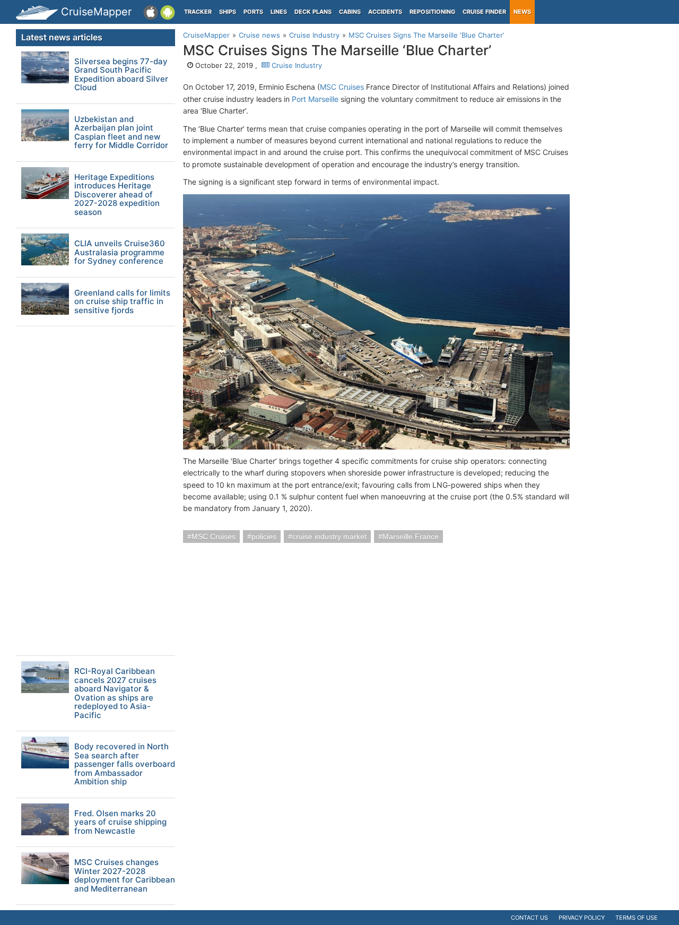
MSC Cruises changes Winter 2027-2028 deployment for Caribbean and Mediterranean (124, 875)
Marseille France (410, 536)
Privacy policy (582, 917)
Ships (227, 11)
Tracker (198, 11)
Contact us (529, 917)
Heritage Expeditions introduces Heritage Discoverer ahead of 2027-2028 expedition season (117, 195)
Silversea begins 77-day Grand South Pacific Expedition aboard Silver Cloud (121, 74)
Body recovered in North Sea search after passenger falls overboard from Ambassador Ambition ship (124, 764)
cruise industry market (329, 536)
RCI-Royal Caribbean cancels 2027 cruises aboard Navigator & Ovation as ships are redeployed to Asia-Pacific (115, 693)
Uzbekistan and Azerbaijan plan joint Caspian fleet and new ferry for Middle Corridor (121, 132)
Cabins (350, 11)
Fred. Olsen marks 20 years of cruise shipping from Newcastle (120, 822)
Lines (279, 11)
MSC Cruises (342, 86)
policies (263, 536)
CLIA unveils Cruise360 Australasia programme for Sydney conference (119, 252)
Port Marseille (315, 98)
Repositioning (432, 11)
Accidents (385, 11)
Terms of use (636, 917)
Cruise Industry (295, 65)
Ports (253, 11)
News (522, 11)
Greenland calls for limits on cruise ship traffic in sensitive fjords (122, 302)
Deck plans (313, 11)
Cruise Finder (484, 11)
